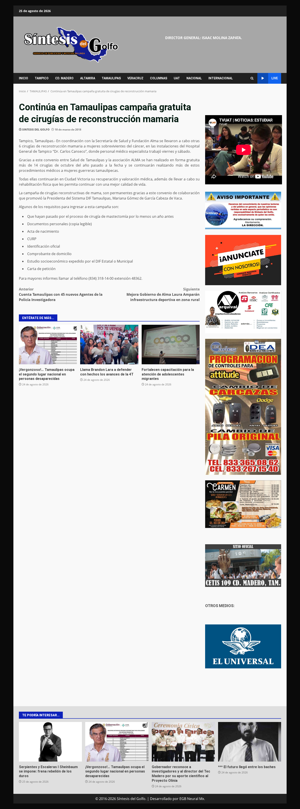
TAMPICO (42, 78)
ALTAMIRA (87, 78)
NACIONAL (194, 78)
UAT (177, 78)
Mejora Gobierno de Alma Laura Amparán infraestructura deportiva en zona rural (163, 294)
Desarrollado (161, 798)
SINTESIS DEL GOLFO (36, 129)
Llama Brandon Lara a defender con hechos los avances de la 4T (109, 344)
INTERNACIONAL (220, 78)
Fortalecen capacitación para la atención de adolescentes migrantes (171, 344)
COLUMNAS (158, 78)
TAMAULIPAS (111, 78)
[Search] (252, 78)
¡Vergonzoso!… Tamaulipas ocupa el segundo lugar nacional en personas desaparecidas (48, 344)
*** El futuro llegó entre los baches (249, 742)
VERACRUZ (135, 78)
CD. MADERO (64, 78)
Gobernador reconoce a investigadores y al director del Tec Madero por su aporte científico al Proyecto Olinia (183, 742)
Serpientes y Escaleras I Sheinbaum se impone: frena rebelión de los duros (50, 742)
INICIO (23, 78)
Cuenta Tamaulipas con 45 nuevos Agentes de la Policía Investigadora (61, 294)
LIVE (274, 78)
